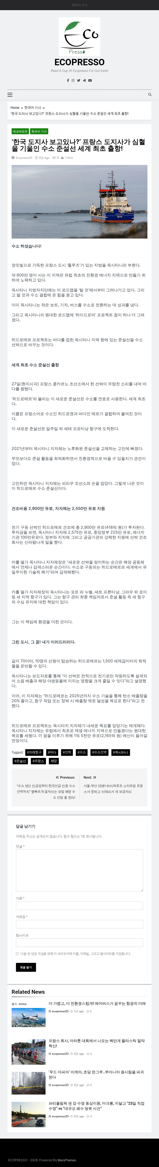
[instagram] (73, 81)
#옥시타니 (120, 752)
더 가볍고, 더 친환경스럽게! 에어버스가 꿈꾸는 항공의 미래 (97, 1003)
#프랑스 (38, 761)
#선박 (67, 752)
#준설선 (20, 761)
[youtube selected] (90, 81)
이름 (20, 898)
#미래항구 (34, 752)
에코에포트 (20, 131)
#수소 (82, 752)
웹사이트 (22, 935)
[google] (84, 81)
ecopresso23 (24, 158)
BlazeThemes (67, 1160)
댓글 (20, 846)
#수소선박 (99, 752)
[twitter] (79, 81)
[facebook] (68, 81)
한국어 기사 (79, 5)
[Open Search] (150, 94)
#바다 (52, 752)
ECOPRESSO (79, 62)
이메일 (21, 917)
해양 (54, 761)
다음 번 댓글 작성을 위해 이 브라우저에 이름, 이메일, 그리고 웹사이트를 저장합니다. (76, 954)
